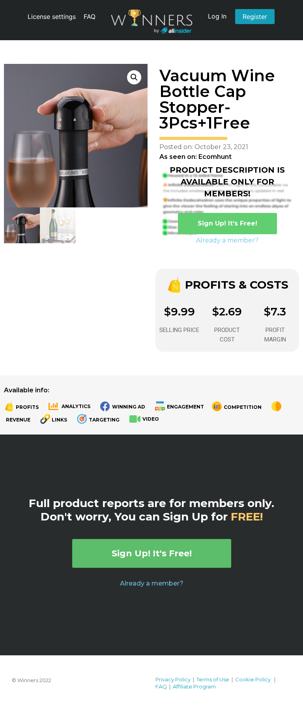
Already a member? (227, 240)
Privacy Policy (173, 679)
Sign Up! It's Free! (152, 553)
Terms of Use (212, 679)
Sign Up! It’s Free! (227, 223)
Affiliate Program (194, 686)
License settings (52, 17)
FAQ (89, 17)
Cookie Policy (253, 679)
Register (255, 17)
